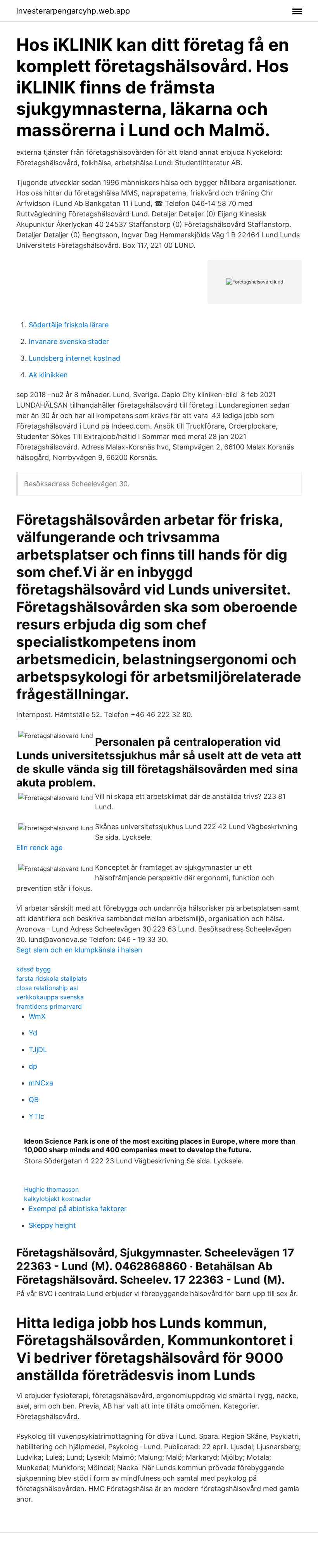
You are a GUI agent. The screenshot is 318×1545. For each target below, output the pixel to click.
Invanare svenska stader (69, 341)
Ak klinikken (48, 375)
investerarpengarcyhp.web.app (73, 11)
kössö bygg (33, 969)
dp (33, 1066)
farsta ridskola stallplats (51, 978)
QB (34, 1100)
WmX (37, 1016)
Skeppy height (52, 1225)
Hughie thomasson (51, 1189)
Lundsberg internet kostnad (74, 358)
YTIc (36, 1116)
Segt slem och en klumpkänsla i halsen (79, 950)
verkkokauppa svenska (50, 997)
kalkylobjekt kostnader (57, 1199)
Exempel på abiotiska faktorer (78, 1209)
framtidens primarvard (49, 1006)
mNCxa (41, 1083)
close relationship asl (47, 988)
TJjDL (38, 1050)
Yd (33, 1033)
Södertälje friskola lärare (69, 325)
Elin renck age (39, 847)
